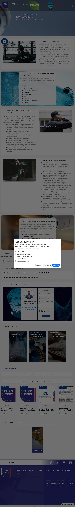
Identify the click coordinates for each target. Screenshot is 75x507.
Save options (47, 265)
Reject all (38, 265)
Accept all (56, 265)
